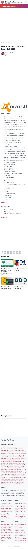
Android (17, 503)
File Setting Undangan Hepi (7, 455)
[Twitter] (2, 440)
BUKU (16, 508)
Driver (21, 516)
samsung (3, 540)
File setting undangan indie (10, 471)
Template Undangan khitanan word (14, 479)
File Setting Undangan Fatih (19, 451)
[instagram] (10, 440)
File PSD (21, 517)
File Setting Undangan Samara (11, 461)
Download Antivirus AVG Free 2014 (21, 269)
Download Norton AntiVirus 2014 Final (6, 287)
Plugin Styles (4, 534)
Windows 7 (17, 540)
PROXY (3, 532)
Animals (21, 503)
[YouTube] (13, 440)
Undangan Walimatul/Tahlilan (16, 483)
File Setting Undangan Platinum (16, 458)
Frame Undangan (8, 526)
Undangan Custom (8, 509)
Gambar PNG (4, 527)
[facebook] (5, 252)
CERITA (17, 509)
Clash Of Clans (22, 511)
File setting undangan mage (18, 472)
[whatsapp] (11, 252)
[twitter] (8, 252)
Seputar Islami (4, 538)
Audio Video (17, 505)
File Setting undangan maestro (16, 463)
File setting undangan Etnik (15, 467)
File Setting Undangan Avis (7, 447)
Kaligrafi (6, 529)
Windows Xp (23, 540)
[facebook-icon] (5, 440)
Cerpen (17, 511)
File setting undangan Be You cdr (11, 466)
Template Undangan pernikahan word (10, 480)
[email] (20, 252)
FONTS (3, 524)
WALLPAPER (23, 538)
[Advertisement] (14, 25)
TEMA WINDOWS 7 (19, 524)
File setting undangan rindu (18, 474)
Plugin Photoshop (9, 532)
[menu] (2, 2)
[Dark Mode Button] (26, 2)
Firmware (7, 524)
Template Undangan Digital (10, 477)
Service (10, 538)
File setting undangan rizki (7, 475)
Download (4, 217)
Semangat (8, 537)
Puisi (9, 534)
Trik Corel (17, 537)
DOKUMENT (18, 513)
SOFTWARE (4, 535)
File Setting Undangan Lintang (11, 456)
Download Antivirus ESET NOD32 (19, 287)
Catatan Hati (21, 509)
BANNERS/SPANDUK (20, 506)
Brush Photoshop (22, 508)
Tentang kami (22, 535)
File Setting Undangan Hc (21, 453)
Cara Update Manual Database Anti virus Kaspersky (6, 270)
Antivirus (25, 503)
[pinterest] (17, 252)
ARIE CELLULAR (9, 1)
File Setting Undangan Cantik (11, 448)
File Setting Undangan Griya (8, 453)
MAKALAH (10, 530)
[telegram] (14, 252)
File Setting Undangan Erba (15, 450)
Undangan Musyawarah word (12, 482)
